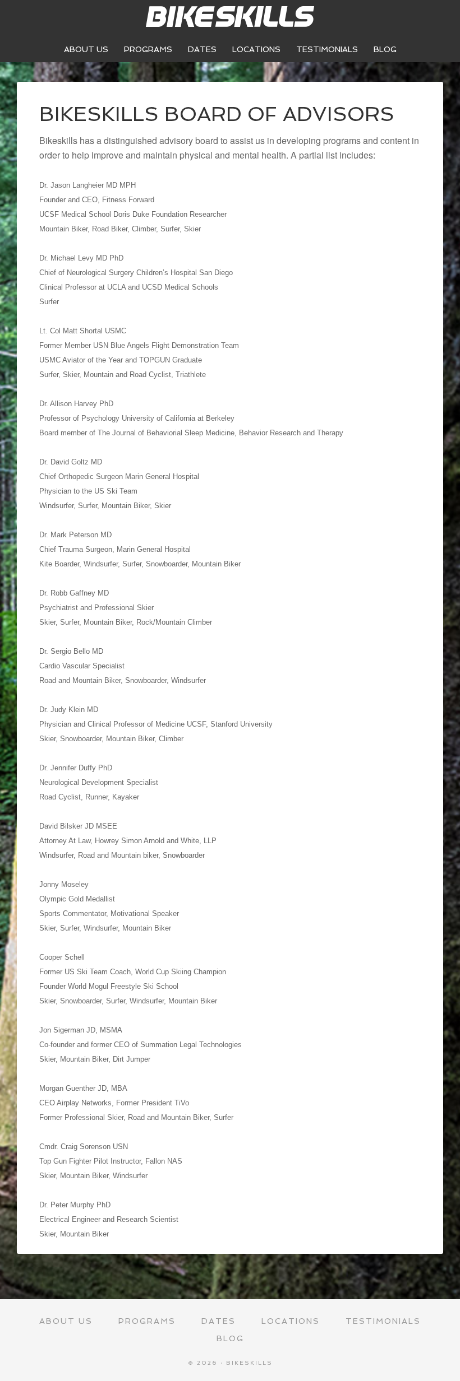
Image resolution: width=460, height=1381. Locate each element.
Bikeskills (230, 17)
